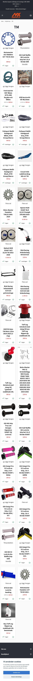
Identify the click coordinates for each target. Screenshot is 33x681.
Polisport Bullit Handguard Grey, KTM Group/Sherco (25, 134)
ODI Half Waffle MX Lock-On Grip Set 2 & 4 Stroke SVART (24, 431)
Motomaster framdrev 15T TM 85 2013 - (25, 590)
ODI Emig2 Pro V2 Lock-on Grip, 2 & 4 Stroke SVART (24, 512)
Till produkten (24, 48)
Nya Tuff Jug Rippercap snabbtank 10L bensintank (8, 627)
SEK (16, 6)
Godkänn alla (16, 672)
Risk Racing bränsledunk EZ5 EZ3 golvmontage (8, 289)
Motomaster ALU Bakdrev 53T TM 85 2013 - (8, 55)
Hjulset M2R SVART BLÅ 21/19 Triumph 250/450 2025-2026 (24, 212)
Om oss (3, 649)
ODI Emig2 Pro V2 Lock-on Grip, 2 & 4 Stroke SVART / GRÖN (24, 470)
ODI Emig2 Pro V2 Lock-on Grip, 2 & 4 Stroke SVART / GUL (24, 551)
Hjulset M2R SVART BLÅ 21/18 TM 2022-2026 (8, 251)
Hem (2, 21)
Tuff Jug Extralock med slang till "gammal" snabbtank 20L (8, 387)
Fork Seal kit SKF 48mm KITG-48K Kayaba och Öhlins (8, 95)
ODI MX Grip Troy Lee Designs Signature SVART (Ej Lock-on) (8, 429)
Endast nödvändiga (16, 676)
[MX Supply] (16, 15)
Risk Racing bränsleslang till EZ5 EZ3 (25, 252)
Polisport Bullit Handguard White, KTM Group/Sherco (8, 134)
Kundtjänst (5, 654)
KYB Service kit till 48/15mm (24, 98)
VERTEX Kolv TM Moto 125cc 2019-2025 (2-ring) (8, 332)
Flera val (8, 203)
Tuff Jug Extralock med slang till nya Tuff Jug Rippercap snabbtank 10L (24, 330)
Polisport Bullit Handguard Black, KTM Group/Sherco (8, 172)
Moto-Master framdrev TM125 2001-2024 (8, 213)
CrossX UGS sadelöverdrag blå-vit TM (24, 174)
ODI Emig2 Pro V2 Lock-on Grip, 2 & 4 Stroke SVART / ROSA (8, 470)
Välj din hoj (7, 21)
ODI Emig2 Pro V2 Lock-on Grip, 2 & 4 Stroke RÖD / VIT (8, 511)
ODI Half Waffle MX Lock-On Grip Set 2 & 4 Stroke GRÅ (24, 58)
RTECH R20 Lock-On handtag (8, 590)
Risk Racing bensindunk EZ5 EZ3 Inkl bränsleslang (25, 289)
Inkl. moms (16, 4)
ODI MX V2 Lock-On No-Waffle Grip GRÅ (8, 555)
